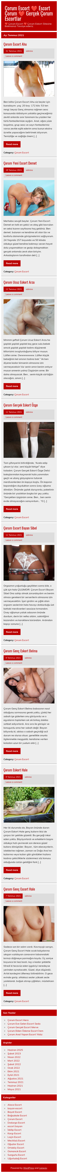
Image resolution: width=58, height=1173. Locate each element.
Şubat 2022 (14, 1064)
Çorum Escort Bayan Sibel (20, 528)
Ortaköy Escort (16, 1147)
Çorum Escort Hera (18, 1020)
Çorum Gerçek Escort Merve (23, 1027)
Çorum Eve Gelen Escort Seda (24, 1023)
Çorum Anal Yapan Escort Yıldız (25, 1034)
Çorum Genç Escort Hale (19, 889)
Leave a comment (14, 56)
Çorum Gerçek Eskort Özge (21, 405)
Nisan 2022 (14, 1057)
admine (29, 51)
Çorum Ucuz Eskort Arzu (19, 282)
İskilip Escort (14, 1129)
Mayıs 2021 (14, 1089)
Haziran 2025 (15, 1049)
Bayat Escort (15, 1111)
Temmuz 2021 (15, 1082)
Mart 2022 (14, 1060)
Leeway (43, 1168)
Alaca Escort (15, 1104)
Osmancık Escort (17, 1151)
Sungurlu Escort (16, 1154)
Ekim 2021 (13, 1071)
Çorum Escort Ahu (15, 44)
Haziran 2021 (15, 1085)
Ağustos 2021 (15, 1078)
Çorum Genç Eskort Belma (20, 650)
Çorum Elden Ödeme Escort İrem (25, 1030)
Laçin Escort (14, 1136)
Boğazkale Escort (17, 1115)
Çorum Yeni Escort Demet (20, 163)
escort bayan (15, 1126)
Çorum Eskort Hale (16, 769)
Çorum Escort (21, 152)
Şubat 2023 (14, 1053)
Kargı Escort (14, 1133)
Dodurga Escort (16, 1122)
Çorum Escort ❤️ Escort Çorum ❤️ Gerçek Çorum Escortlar (29, 13)
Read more (12, 144)
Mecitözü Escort (16, 1140)
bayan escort (15, 1108)
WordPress (28, 1168)
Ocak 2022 (14, 1067)
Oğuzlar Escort (16, 1144)
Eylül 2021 (13, 1074)
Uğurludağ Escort (17, 1158)
